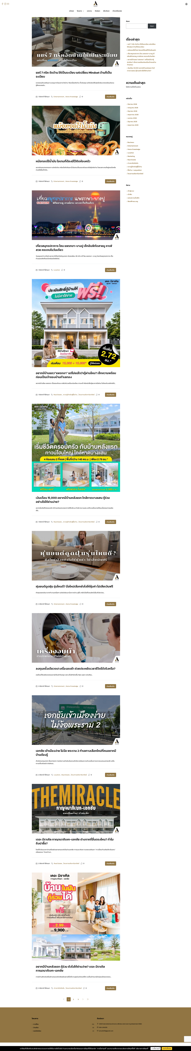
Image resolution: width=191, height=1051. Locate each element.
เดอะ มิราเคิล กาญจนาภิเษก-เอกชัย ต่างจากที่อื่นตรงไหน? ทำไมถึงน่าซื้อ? (75, 841)
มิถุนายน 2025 (132, 121)
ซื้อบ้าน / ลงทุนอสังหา (135, 170)
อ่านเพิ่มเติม (111, 96)
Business (131, 142)
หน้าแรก (71, 11)
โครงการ (79, 11)
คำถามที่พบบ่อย (117, 11)
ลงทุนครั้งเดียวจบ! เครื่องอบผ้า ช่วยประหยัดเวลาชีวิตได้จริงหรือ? (76, 668)
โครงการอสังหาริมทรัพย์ (87, 394)
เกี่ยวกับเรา (106, 11)
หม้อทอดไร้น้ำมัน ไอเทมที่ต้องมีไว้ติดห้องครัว (63, 161)
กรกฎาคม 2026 (133, 107)
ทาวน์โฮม (36, 1024)
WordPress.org (133, 201)
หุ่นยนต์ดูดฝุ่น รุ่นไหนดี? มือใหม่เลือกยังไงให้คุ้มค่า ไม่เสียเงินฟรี (74, 586)
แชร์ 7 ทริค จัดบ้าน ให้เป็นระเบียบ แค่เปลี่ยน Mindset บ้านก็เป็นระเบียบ (74, 74)
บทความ (89, 11)
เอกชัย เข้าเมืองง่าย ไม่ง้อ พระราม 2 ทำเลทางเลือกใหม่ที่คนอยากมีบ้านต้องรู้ (76, 753)
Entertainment (59, 96)
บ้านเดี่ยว (36, 1028)
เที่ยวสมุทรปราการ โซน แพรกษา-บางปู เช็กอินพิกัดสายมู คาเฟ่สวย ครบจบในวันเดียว (74, 248)
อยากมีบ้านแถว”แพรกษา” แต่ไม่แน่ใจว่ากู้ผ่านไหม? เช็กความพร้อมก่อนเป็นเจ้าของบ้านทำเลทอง (76, 375)
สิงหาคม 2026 (132, 104)
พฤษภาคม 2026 (133, 114)
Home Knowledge (71, 96)
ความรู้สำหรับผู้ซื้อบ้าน (70, 394)
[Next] (83, 999)
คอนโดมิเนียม (37, 1031)
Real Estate (58, 394)
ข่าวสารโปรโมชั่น (59, 988)
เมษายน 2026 (132, 118)
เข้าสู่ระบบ (131, 191)
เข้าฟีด (130, 194)
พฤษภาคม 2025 (133, 125)
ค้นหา (128, 21)
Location (57, 270)
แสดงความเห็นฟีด (133, 198)
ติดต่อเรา (97, 11)
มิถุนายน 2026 (132, 111)
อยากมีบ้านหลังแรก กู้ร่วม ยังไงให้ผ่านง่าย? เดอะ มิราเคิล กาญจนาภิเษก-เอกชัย (70, 968)
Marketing (131, 156)
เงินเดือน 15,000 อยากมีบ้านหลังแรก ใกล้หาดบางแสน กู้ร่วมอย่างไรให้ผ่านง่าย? (73, 500)
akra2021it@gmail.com (106, 1031)
